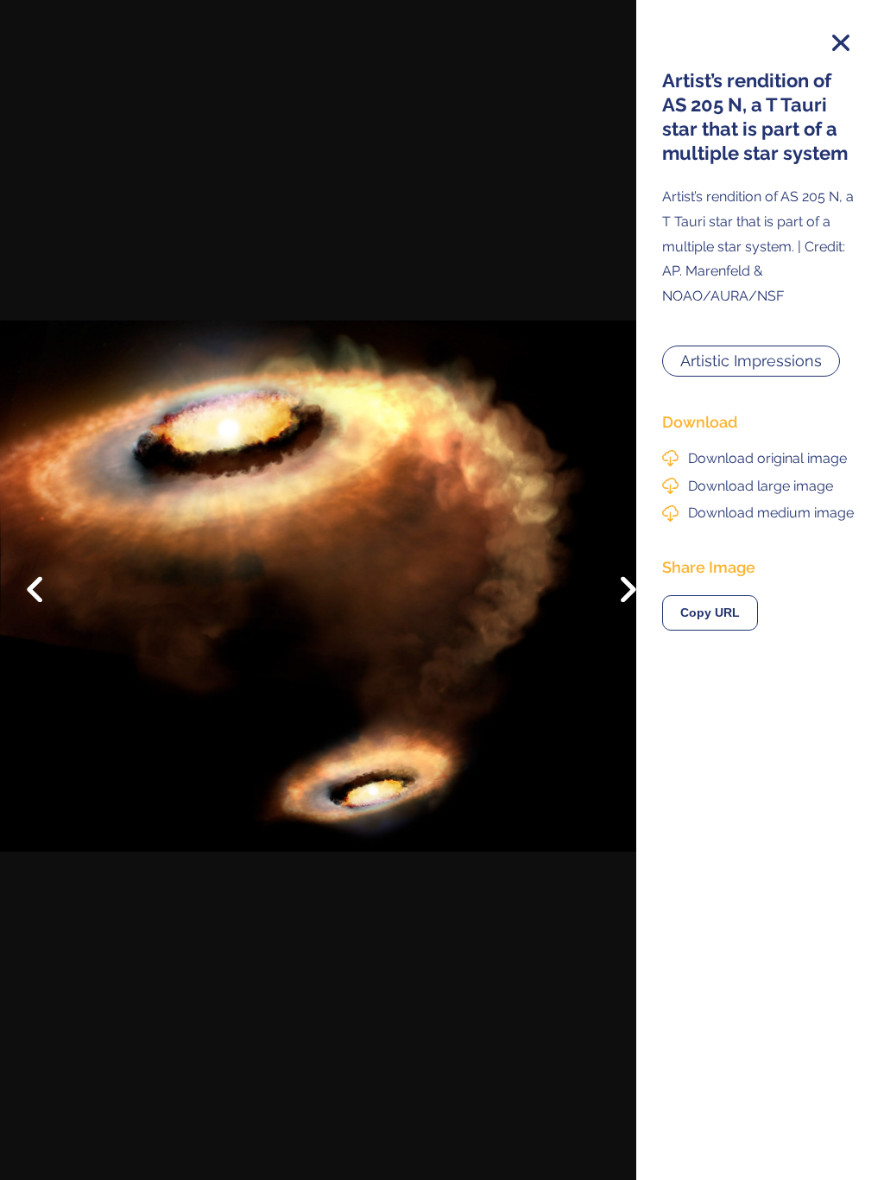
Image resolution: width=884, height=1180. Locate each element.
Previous (47, 576)
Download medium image (771, 512)
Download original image (767, 458)
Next (616, 594)
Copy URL (710, 612)
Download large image (760, 486)
